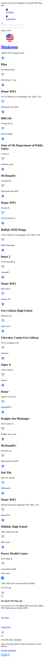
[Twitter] (5, 656)
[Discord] (2, 656)
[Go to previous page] (2, 24)
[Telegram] (8, 656)
